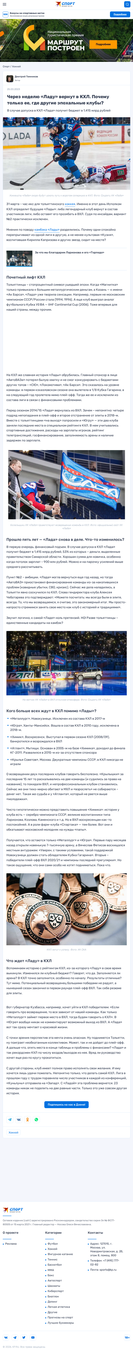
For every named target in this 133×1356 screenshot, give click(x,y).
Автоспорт (55, 1280)
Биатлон (53, 1296)
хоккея (70, 204)
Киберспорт (56, 1291)
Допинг (52, 1301)
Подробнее (120, 14)
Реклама (11, 1243)
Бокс (51, 1275)
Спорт (6, 66)
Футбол (53, 1243)
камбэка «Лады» (47, 230)
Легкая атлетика (59, 1306)
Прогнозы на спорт (60, 1317)
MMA (51, 1270)
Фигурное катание (60, 1254)
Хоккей (16, 66)
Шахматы (54, 1285)
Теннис (52, 1259)
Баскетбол (55, 1264)
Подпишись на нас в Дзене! (66, 1104)
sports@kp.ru (108, 1269)
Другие (52, 1312)
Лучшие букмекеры (61, 1322)
